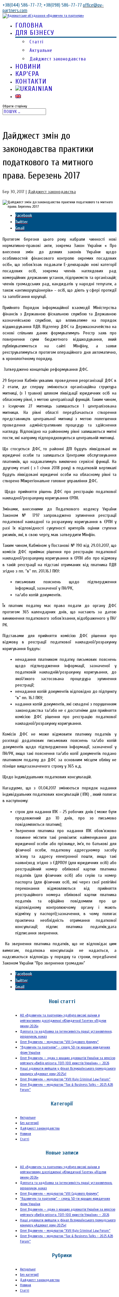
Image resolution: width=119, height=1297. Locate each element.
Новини (28, 66)
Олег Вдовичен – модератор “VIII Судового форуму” (59, 1042)
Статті (36, 42)
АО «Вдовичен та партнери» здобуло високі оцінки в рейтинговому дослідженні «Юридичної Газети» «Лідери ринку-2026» (63, 1020)
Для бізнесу (34, 32)
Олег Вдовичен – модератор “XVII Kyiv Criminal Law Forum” (65, 1079)
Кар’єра (27, 74)
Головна (29, 25)
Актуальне (41, 50)
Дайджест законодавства (58, 59)
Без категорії (29, 1123)
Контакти (31, 81)
